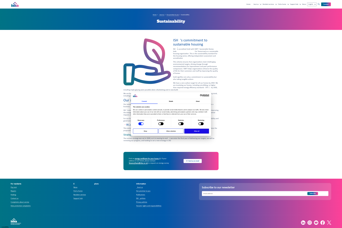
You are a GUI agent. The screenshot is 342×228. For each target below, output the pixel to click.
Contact (326, 4)
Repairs (13, 191)
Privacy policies (141, 202)
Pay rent (14, 187)
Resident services (268, 4)
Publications (140, 195)
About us (256, 4)
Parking (13, 195)
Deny (145, 131)
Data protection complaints (21, 206)
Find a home (282, 4)
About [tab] (198, 101)
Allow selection (171, 131)
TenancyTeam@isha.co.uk (138, 163)
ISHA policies (140, 198)
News (304, 4)
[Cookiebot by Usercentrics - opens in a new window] (201, 95)
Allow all (196, 131)
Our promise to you (173, 15)
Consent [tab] (144, 101)
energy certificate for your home (147, 159)
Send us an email (193, 161)
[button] (311, 4)
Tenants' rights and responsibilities (148, 206)
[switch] (161, 123)
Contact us (14, 198)
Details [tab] (171, 101)
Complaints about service (20, 202)
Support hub (294, 4)
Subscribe (313, 193)
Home (248, 4)
